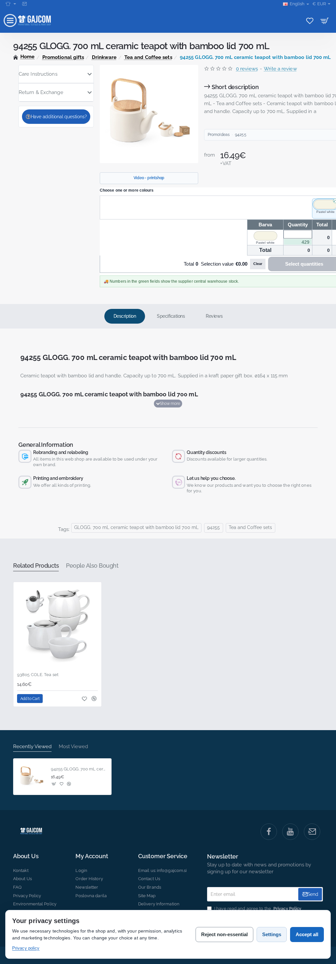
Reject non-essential (224, 934)
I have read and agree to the (257, 908)
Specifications (171, 316)
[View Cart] (324, 20)
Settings (271, 934)
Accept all (307, 934)
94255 (213, 527)
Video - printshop (149, 178)
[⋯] (11, 4)
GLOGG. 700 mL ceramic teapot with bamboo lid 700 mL (136, 527)
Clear (257, 264)
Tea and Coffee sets (148, 57)
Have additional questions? (59, 116)
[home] (24, 56)
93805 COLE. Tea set (37, 674)
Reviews (214, 316)
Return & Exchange (41, 92)
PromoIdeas (219, 134)
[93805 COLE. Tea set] (57, 626)
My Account (91, 856)
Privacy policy (25, 948)
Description (125, 316)
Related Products (36, 565)
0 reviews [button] (247, 69)
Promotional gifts (63, 57)
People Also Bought (92, 565)
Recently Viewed (32, 746)
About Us (25, 856)
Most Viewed (73, 746)
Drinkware (104, 57)
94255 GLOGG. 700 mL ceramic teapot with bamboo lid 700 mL (79, 768)
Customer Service (162, 856)
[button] (168, 403)
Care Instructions (38, 74)
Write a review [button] (280, 69)
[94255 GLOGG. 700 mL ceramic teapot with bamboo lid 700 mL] (31, 776)
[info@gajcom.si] (25, 4)
